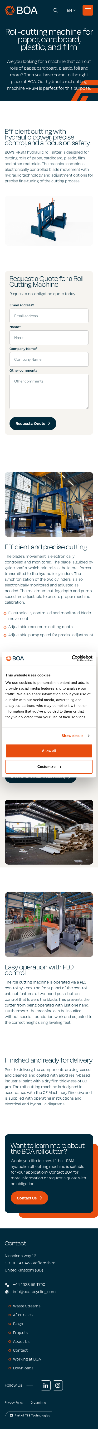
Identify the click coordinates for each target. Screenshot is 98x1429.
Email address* (22, 305)
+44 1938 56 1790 (29, 1284)
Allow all (49, 751)
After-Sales (23, 1314)
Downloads (23, 1368)
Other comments (23, 370)
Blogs (18, 1323)
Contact (20, 1350)
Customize (46, 767)
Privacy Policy (14, 1402)
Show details (72, 736)
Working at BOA (27, 1359)
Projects (20, 1332)
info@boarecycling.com (34, 1291)
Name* (15, 327)
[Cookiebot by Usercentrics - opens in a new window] (72, 658)
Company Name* (24, 348)
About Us (21, 1341)
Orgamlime (38, 1402)
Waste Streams (26, 1306)
